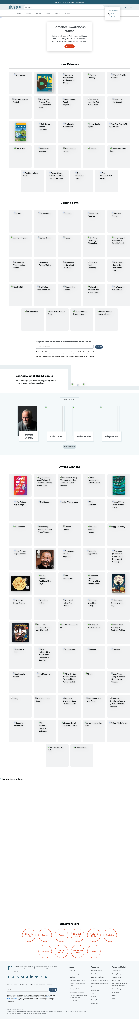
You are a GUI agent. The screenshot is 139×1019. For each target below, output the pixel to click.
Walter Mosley (84, 436)
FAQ (92, 993)
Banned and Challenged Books (77, 984)
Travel (94, 951)
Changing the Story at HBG (78, 989)
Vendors (93, 996)
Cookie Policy (116, 977)
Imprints (57, 13)
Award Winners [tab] (69, 467)
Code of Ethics (116, 980)
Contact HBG (95, 990)
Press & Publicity (75, 1001)
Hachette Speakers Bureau (99, 983)
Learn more (19, 388)
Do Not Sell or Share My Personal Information (119, 984)
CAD (113, 16)
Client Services (95, 974)
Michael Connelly (29, 436)
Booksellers (94, 1003)
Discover (39, 13)
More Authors (68, 447)
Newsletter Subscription (77, 980)
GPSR (114, 999)
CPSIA (114, 995)
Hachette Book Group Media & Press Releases (78, 996)
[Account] (125, 7)
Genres (18, 13)
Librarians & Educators (98, 977)
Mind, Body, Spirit (77, 935)
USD (113, 13)
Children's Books (29, 935)
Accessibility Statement (77, 992)
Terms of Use (116, 970)
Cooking (45, 935)
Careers (93, 987)
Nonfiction (110, 935)
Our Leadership (74, 974)
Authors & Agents (96, 970)
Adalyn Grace (111, 436)
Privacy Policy (116, 974)
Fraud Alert (115, 992)
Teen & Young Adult (78, 951)
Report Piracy (116, 989)
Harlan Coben (56, 436)
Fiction (61, 935)
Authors (28, 13)
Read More (69, 46)
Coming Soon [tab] (70, 202)
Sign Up (99, 347)
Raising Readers (96, 1000)
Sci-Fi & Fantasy (61, 951)
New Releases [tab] (69, 64)
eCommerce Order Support (99, 980)
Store (48, 13)
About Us (68, 13)
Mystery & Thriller (94, 935)
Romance (45, 951)
